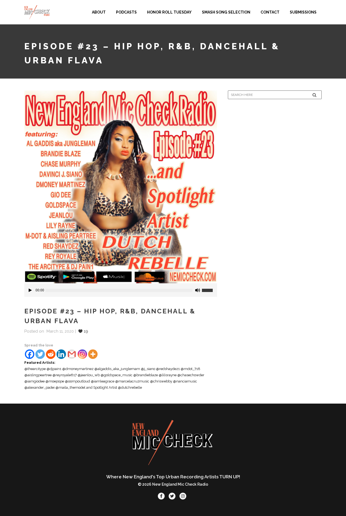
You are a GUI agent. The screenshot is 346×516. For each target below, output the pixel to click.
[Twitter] (40, 354)
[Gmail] (71, 354)
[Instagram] (82, 354)
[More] (93, 354)
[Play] (30, 290)
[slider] (209, 288)
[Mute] (197, 290)
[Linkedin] (61, 354)
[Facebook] (29, 354)
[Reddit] (50, 354)
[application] (120, 290)
